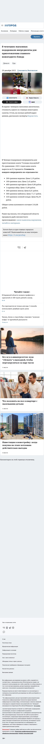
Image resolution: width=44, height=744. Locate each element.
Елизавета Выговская (27, 70)
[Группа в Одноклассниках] (6, 628)
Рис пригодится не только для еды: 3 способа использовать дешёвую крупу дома (19, 308)
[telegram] (26, 247)
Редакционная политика (9, 654)
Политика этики (7, 643)
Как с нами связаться (8, 657)
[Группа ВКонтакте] (11, 97)
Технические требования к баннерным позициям (16, 665)
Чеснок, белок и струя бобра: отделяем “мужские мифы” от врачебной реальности (20, 319)
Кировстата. (33, 116)
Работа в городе (24, 31)
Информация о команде (9, 650)
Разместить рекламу (8, 668)
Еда (13, 63)
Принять (37, 37)
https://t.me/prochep (16, 235)
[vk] (19, 247)
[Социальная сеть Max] (32, 102)
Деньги (6, 63)
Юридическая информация (10, 646)
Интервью (13, 31)
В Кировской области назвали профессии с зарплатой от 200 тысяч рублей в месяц (18, 297)
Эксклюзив (4, 31)
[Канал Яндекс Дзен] (11, 102)
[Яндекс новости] (32, 97)
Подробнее (37, 706)
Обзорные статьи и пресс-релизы (12, 661)
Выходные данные (7, 672)
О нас (4, 639)
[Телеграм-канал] (10, 628)
